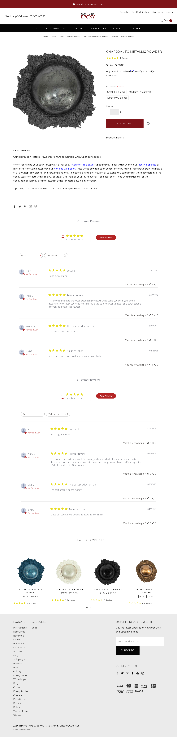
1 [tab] (87, 607)
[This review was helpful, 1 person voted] (150, 284)
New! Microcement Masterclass (89, 4)
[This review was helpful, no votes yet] (150, 315)
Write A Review (106, 237)
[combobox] (31, 255)
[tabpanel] (31, 580)
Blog (16, 683)
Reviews (79, 28)
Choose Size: (115, 87)
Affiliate (17, 651)
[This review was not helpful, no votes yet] (155, 284)
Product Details (115, 137)
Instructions (97, 28)
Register (168, 12)
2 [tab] (90, 607)
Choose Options (30, 577)
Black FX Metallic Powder (108, 589)
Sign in (156, 12)
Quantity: (110, 106)
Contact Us (139, 28)
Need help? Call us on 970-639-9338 (25, 16)
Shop (35, 28)
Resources (119, 28)
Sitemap (17, 715)
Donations (18, 699)
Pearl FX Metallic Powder (69, 589)
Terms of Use (20, 711)
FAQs (16, 655)
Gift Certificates (140, 12)
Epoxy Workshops (56, 28)
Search (124, 12)
